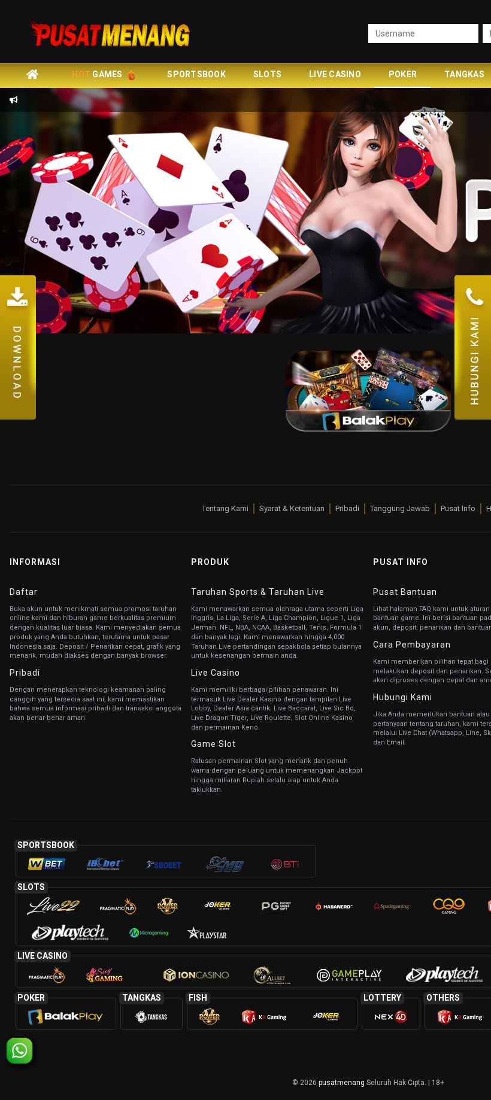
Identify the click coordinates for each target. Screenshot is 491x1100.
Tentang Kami (225, 508)
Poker (403, 74)
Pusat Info (458, 508)
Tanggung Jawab (400, 508)
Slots (267, 74)
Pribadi (347, 508)
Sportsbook (196, 74)
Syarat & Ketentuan (292, 508)
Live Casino (335, 74)
